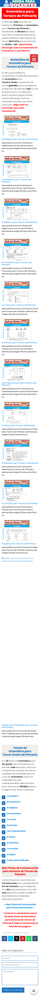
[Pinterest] (22, 938)
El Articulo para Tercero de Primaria (19, 342)
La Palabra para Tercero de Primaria (20, 139)
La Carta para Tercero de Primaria (19, 305)
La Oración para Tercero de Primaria (20, 503)
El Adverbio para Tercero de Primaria (20, 463)
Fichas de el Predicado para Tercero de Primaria (20, 726)
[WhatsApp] (29, 938)
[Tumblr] (35, 938)
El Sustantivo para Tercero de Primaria (16, 180)
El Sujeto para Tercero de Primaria (19, 543)
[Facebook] (4, 938)
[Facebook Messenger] (10, 938)
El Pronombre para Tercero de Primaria (17, 263)
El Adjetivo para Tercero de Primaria (19, 222)
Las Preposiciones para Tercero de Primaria (19, 383)
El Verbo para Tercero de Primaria (18, 425)
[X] (16, 938)
